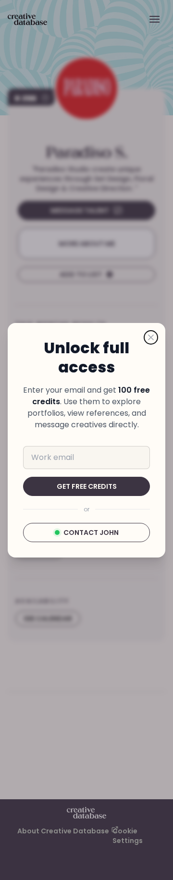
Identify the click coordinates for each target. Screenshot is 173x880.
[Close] (151, 337)
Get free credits (87, 486)
